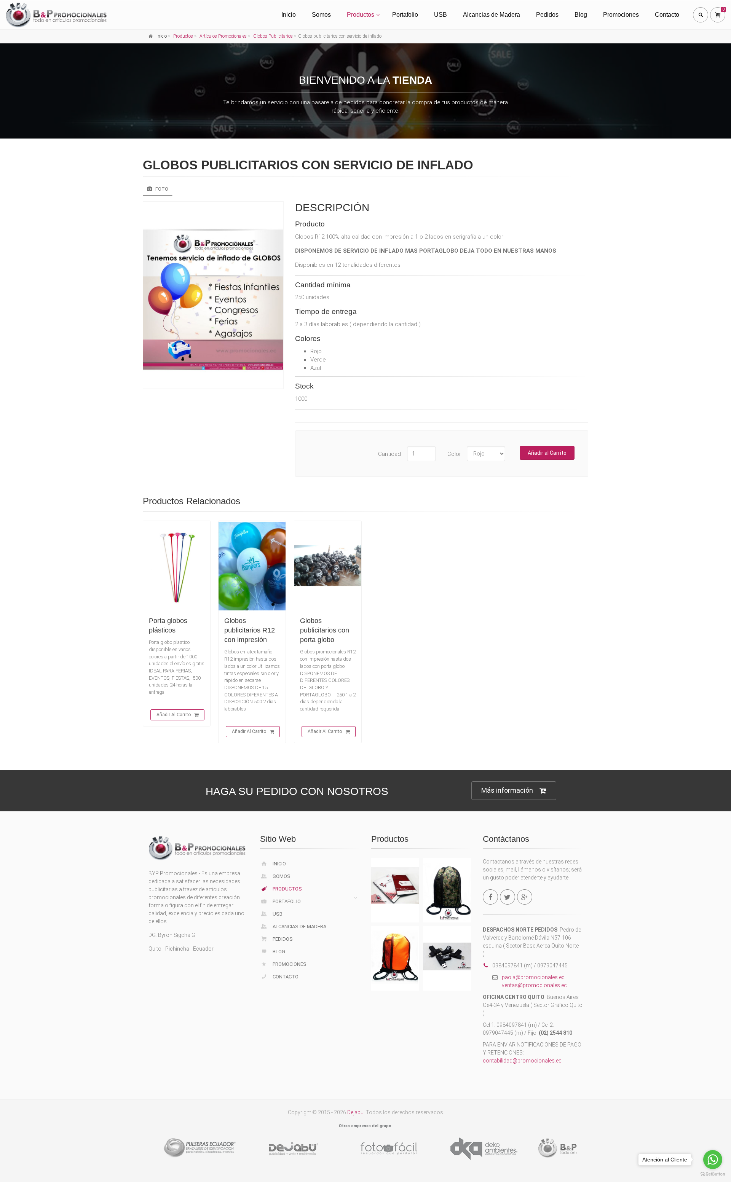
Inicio (288, 14)
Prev (139, 1147)
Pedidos (547, 14)
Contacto (667, 14)
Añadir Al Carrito (173, 714)
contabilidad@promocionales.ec (522, 1061)
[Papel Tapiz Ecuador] (392, 1148)
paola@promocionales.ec (533, 977)
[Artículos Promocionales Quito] (487, 1148)
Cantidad (389, 454)
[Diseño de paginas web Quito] (201, 1148)
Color (454, 454)
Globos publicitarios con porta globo (324, 630)
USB (440, 14)
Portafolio (405, 14)
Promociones (621, 14)
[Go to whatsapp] (712, 1159)
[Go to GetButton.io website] (713, 1174)
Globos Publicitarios (273, 36)
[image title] (213, 295)
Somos (321, 14)
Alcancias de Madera (491, 14)
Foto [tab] (161, 189)
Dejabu (355, 1112)
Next (592, 1147)
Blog (581, 14)
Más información (507, 790)
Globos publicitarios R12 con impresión (249, 630)
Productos (360, 14)
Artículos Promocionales (223, 36)
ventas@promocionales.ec (534, 985)
